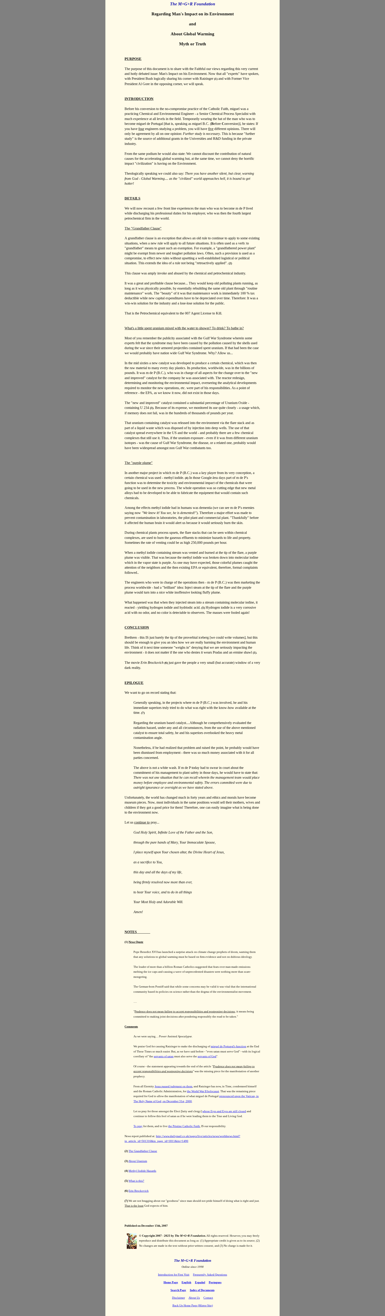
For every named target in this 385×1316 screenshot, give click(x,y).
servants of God (207, 1056)
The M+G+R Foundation (192, 1260)
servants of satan (164, 1056)
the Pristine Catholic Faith (184, 1126)
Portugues (215, 1282)
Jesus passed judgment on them (173, 1086)
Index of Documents (202, 1290)
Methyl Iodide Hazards (142, 1170)
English (186, 1282)
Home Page (171, 1282)
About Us (194, 1297)
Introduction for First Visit (173, 1274)
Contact (208, 1297)
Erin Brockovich (139, 1190)
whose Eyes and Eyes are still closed (224, 1111)
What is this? (136, 1180)
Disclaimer (178, 1297)
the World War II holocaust (203, 1091)
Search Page (178, 1290)
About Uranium (137, 1161)
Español (200, 1282)
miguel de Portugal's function (228, 1046)
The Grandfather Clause (143, 1151)
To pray (138, 1126)
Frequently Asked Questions (210, 1274)
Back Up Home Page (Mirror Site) (192, 1305)
